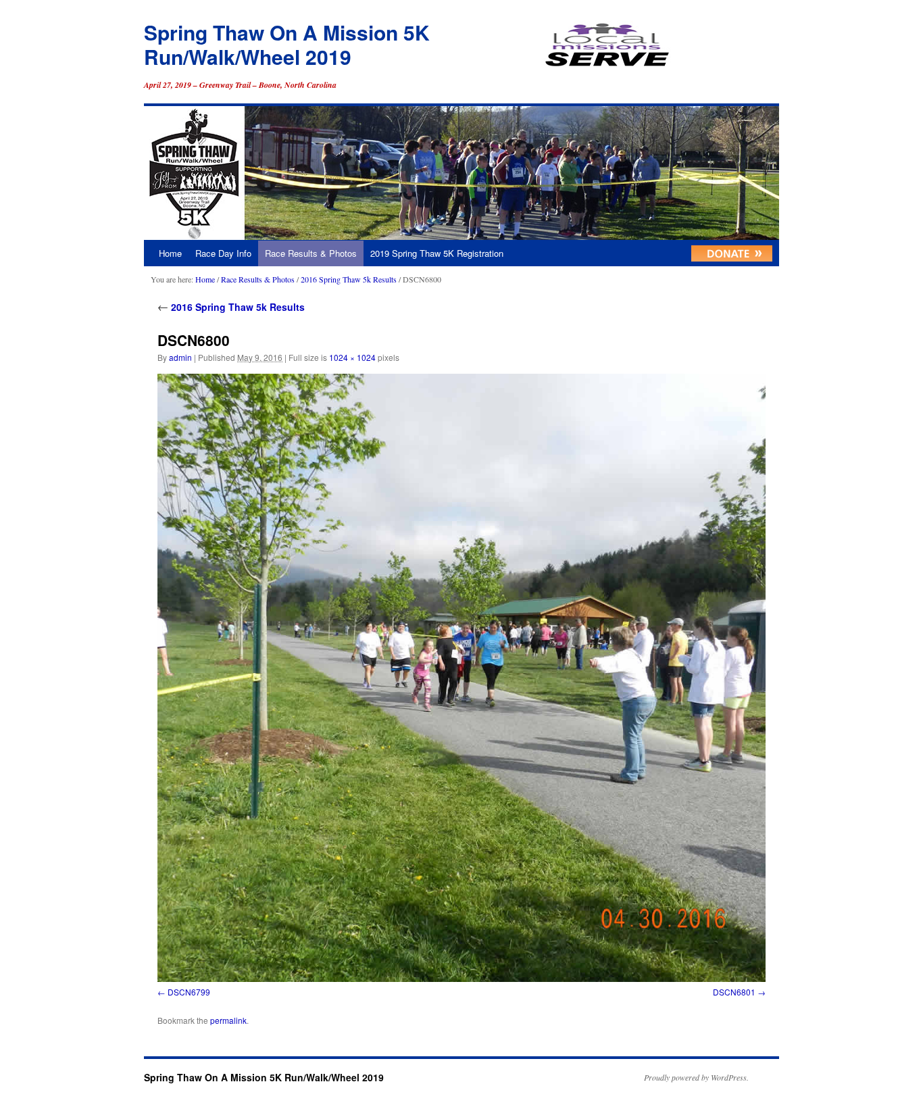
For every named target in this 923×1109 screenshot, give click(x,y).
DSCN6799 (189, 991)
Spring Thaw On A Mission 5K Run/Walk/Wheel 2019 (287, 44)
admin (180, 357)
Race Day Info (223, 253)
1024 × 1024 (352, 357)
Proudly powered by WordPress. (696, 1077)
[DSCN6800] (461, 678)
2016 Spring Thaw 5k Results (349, 279)
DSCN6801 (734, 991)
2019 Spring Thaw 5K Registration (436, 253)
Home (170, 253)
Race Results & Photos (311, 253)
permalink (228, 1020)
